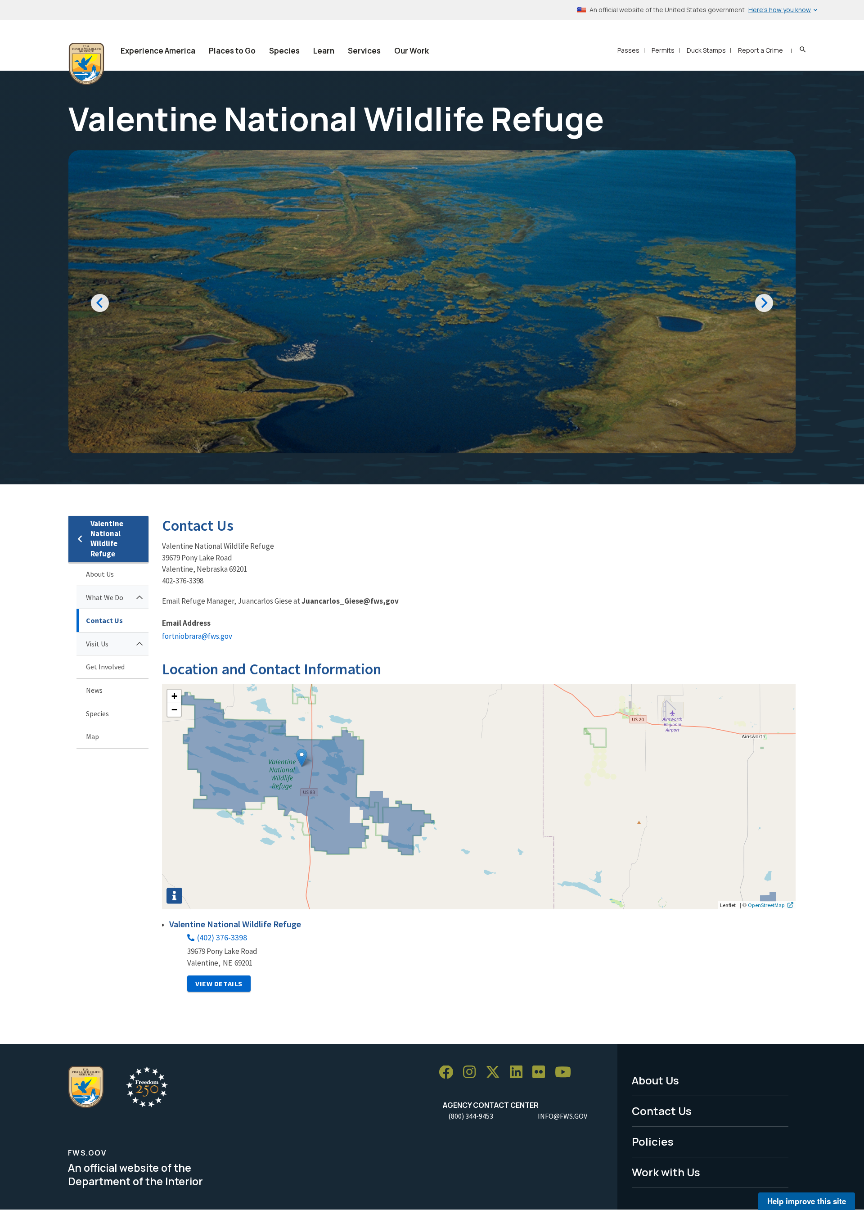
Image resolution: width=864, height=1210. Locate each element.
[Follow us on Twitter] (496, 1072)
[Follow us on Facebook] (449, 1072)
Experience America (158, 50)
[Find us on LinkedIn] (519, 1072)
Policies (653, 1141)
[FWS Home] (86, 64)
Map (92, 736)
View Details (219, 983)
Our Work (411, 50)
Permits (663, 50)
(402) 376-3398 (222, 937)
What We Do (104, 597)
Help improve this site (806, 1201)
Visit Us (97, 643)
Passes (628, 50)
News (94, 690)
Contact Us (104, 620)
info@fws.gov (562, 1115)
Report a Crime (760, 50)
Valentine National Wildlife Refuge (106, 539)
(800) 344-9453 (470, 1115)
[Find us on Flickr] (541, 1072)
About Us (100, 573)
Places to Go (232, 50)
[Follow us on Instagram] (472, 1072)
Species (284, 50)
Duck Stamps (706, 50)
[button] (301, 758)
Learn (323, 50)
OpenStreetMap (766, 904)
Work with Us (666, 1172)
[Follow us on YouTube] (566, 1072)
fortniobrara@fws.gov (197, 636)
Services (364, 50)
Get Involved (105, 666)
